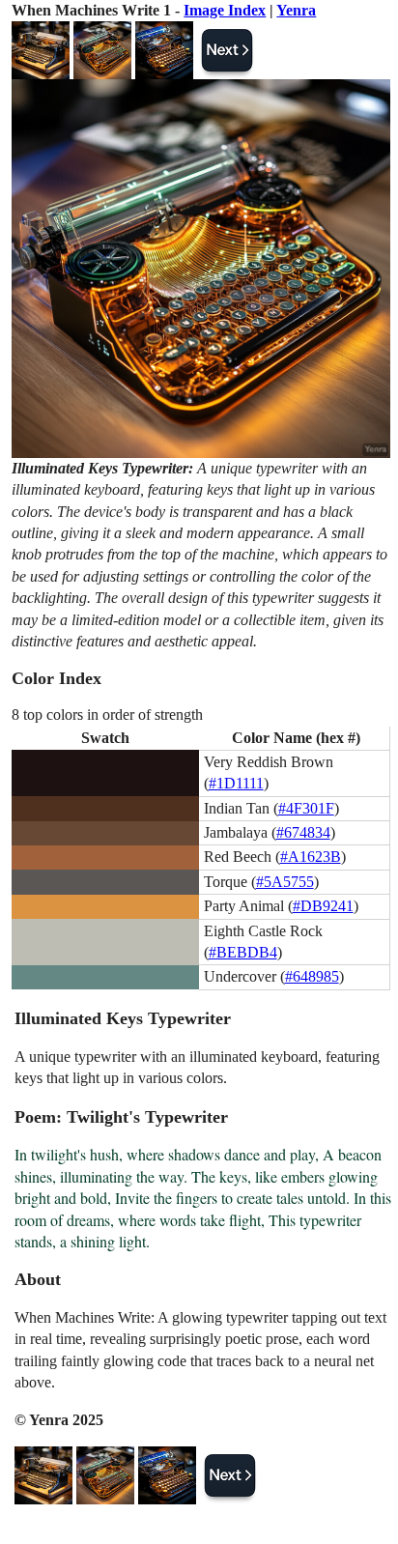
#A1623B (310, 856)
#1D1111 (236, 783)
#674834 (303, 832)
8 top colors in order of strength (107, 714)
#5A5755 (285, 881)
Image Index (225, 10)
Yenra (296, 10)
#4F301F (306, 808)
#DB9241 (323, 906)
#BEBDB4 (243, 952)
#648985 (312, 976)
